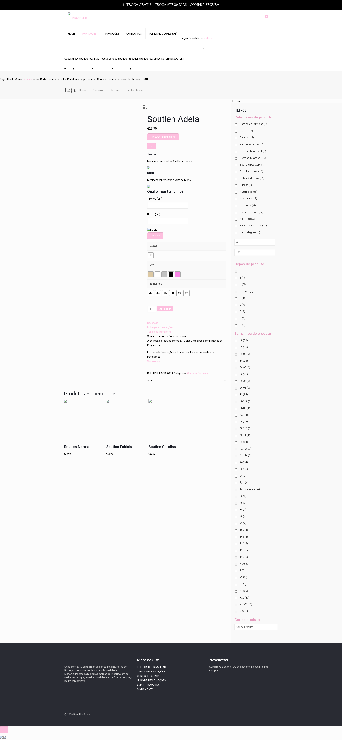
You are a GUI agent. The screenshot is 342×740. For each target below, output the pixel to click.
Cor (151, 264)
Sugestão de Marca (253, 225)
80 (243, 502)
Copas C (246, 291)
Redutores (248, 205)
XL (244, 590)
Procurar (155, 235)
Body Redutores (251, 171)
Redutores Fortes (252, 144)
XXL (244, 597)
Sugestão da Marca (192, 38)
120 (244, 557)
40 (244, 421)
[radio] (150, 255)
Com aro (115, 90)
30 (244, 340)
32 (244, 347)
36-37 (245, 381)
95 (243, 523)
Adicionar (165, 308)
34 (244, 360)
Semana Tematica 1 (253, 151)
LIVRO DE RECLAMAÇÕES (151, 680)
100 (244, 529)
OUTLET (179, 58)
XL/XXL (246, 604)
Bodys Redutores (82, 58)
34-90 (245, 367)
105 (244, 536)
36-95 (245, 387)
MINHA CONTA (145, 689)
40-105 (245, 428)
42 (244, 441)
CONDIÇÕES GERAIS (148, 676)
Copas (153, 245)
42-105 (245, 448)
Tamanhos (155, 283)
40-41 (245, 435)
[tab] (186, 323)
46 (244, 469)
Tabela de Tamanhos (159, 331)
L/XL (244, 475)
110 (244, 543)
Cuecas (68, 58)
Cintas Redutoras (102, 58)
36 (244, 374)
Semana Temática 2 (253, 157)
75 (243, 496)
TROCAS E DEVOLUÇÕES (151, 671)
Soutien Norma (76, 447)
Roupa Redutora (121, 58)
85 (243, 509)
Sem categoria (250, 232)
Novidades (248, 198)
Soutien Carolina (162, 447)
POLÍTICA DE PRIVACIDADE (152, 667)
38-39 (245, 408)
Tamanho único (250, 489)
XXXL (245, 611)
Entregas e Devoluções (160, 327)
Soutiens (208, 38)
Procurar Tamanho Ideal (163, 136)
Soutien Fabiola (119, 447)
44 (244, 462)
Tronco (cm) (154, 198)
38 (244, 394)
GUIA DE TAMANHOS (148, 685)
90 (243, 516)
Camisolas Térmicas (163, 58)
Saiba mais (153, 361)
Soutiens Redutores (141, 58)
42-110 (245, 455)
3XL (244, 414)
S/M (244, 482)
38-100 (245, 401)
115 (244, 550)
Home (82, 90)
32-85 (245, 353)
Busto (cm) (153, 214)
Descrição (152, 322)
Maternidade (248, 191)
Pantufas (247, 137)
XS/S (244, 563)
